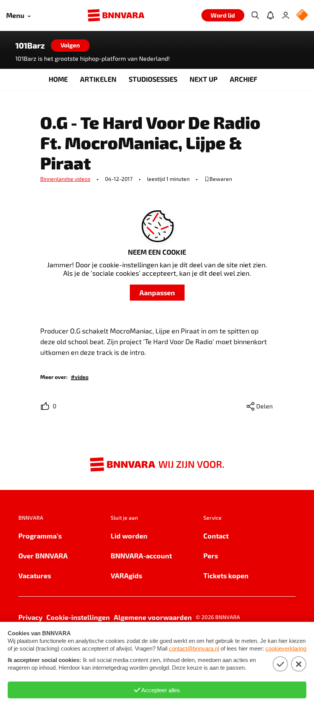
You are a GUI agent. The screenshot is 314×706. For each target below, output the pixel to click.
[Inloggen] (285, 15)
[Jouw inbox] (270, 15)
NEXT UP (204, 79)
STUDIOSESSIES (153, 79)
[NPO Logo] (302, 15)
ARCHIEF (243, 79)
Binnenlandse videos (65, 179)
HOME (58, 79)
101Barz (30, 45)
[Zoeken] (255, 15)
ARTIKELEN (98, 79)
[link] (79, 376)
